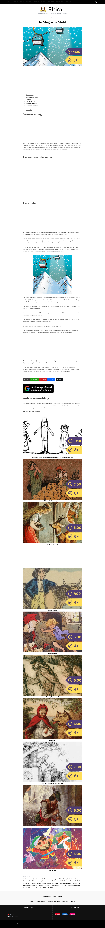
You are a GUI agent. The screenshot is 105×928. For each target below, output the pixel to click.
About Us (32, 901)
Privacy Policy (41, 901)
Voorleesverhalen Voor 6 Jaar (34, 887)
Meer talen (29, 110)
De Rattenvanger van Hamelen (52, 827)
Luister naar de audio (32, 97)
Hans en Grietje (52, 653)
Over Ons (68, 1)
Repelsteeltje (52, 870)
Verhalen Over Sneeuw (65, 883)
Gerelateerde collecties (32, 108)
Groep (43, 1)
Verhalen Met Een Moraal (38, 883)
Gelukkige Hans (52, 610)
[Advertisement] (52, 81)
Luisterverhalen (62, 879)
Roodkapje (52, 740)
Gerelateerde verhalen (32, 106)
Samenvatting (30, 95)
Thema (22, 1)
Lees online (29, 99)
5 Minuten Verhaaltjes (29, 879)
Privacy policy (47, 896)
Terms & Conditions (54, 901)
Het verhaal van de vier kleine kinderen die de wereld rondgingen (52, 457)
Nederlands (59, 1)
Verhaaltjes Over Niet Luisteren (51, 881)
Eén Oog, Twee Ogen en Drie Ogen (52, 783)
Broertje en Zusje (52, 544)
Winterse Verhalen (48, 887)
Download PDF (30, 101)
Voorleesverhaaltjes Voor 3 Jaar (41, 885)
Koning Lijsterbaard (52, 697)
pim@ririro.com (57, 896)
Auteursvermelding (31, 103)
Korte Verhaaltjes (52, 879)
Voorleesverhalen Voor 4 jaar (58, 885)
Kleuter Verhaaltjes (41, 879)
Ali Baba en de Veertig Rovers (52, 501)
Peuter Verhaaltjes (72, 879)
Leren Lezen (50, 1)
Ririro (52, 18)
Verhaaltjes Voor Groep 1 (67, 881)
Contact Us (65, 901)
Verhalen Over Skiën (52, 883)
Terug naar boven (92, 923)
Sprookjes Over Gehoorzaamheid (32, 881)
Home (9, 1)
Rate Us (73, 901)
